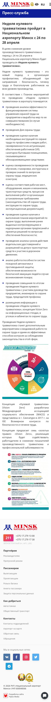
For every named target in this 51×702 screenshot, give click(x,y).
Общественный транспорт (16, 611)
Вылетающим (10, 573)
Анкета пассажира (12, 588)
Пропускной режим (12, 561)
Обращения (9, 638)
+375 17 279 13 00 (25, 535)
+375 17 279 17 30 (25, 539)
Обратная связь (11, 633)
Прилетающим (10, 578)
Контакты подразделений (16, 623)
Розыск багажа (10, 583)
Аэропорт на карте (12, 628)
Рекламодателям (11, 556)
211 (8, 537)
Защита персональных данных (18, 593)
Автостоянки (9, 606)
